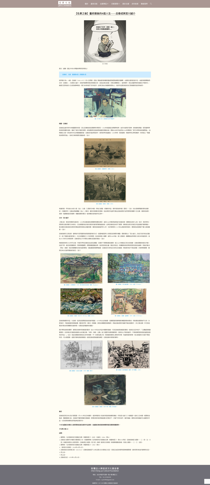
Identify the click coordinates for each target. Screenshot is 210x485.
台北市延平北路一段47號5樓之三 (107, 474)
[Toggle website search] (151, 4)
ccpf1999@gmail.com (107, 479)
